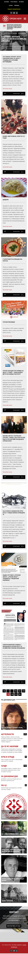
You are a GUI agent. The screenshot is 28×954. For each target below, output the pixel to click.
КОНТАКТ (14, 906)
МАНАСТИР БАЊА (7, 895)
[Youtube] (17, 13)
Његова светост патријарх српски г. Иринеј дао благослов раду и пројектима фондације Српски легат (14, 438)
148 (23, 691)
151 (16, 694)
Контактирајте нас (14, 920)
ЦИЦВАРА (6, 199)
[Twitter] (14, 13)
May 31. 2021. (7, 43)
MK (1, 43)
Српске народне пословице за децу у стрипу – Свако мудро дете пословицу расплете (13, 372)
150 (12, 694)
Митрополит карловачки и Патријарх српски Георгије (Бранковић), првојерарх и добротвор (14, 27)
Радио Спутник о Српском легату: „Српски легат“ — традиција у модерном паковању (12, 577)
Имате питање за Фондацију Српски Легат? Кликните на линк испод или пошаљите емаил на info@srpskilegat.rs (14, 912)
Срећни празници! (9, 322)
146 (16, 691)
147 (20, 691)
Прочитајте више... (8, 88)
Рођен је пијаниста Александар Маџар (10, 40)
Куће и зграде (13, 751)
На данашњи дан (16, 36)
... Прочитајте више (16, 48)
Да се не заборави (13, 741)
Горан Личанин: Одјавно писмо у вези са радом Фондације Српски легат (13, 810)
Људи (9, 36)
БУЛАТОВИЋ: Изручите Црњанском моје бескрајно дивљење (13, 845)
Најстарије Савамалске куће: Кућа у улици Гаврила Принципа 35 (14, 512)
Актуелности (4, 36)
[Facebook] (11, 13)
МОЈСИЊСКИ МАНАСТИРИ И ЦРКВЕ (13, 828)
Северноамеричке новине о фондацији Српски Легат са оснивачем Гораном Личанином (14, 646)
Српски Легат (16, 93)
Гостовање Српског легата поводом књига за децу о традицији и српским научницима (12, 59)
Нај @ (13, 779)
